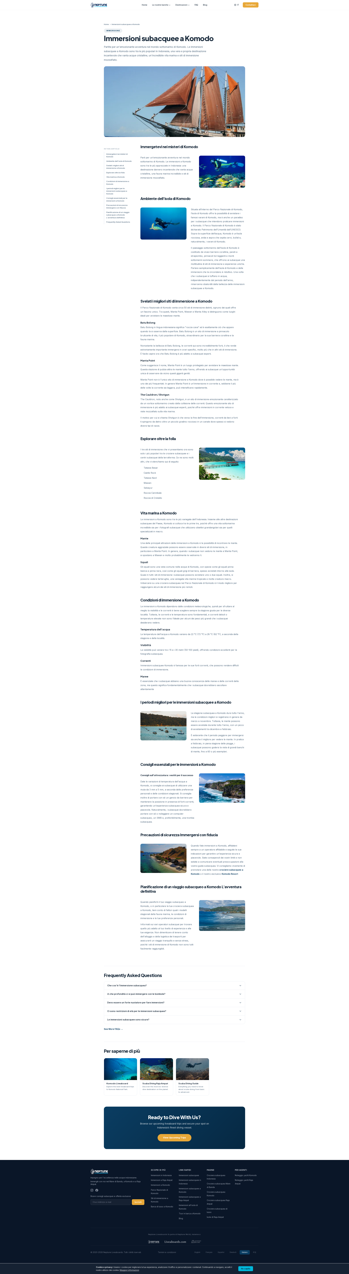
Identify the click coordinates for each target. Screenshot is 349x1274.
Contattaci (251, 5)
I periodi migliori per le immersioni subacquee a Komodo (116, 191)
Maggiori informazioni (129, 1270)
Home (144, 5)
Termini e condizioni (167, 1252)
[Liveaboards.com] (175, 1241)
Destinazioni (181, 5)
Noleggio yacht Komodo (246, 1175)
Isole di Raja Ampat (215, 1217)
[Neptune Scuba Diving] (153, 1241)
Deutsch (233, 1252)
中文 (254, 1252)
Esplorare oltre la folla (115, 172)
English (197, 1252)
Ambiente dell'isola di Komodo (119, 161)
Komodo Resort (230, 874)
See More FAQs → (113, 1029)
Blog (205, 5)
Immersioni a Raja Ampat (161, 1180)
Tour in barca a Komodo (190, 1213)
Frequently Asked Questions (118, 222)
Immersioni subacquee (189, 1175)
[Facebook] (96, 1190)
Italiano (245, 1252)
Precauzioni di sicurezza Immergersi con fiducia (116, 206)
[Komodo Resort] (196, 1241)
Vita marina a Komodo (115, 177)
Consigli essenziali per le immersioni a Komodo (116, 199)
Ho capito (245, 1268)
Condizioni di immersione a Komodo (117, 182)
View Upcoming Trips (174, 1137)
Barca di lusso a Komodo (162, 1206)
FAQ (196, 5)
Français (209, 1252)
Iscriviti (138, 1202)
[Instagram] (92, 1190)
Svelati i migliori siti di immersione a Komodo (115, 166)
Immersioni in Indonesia (161, 1175)
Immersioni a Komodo (160, 1185)
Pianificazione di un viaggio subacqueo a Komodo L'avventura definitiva (118, 215)
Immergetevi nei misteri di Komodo (117, 155)
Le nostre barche (160, 5)
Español (221, 1252)
